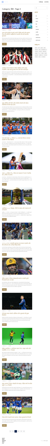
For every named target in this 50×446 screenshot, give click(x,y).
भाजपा (39, 56)
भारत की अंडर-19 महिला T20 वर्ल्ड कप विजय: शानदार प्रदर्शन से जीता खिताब (16, 139)
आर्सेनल (46, 53)
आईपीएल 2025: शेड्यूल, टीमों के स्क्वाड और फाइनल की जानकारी (16, 209)
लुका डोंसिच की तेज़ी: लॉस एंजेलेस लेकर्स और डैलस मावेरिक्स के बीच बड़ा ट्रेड (15, 104)
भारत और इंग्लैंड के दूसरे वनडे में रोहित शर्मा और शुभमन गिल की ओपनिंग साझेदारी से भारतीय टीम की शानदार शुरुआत (16, 34)
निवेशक (42, 53)
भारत (39, 47)
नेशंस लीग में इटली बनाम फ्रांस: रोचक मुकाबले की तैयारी (16, 417)
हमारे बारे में (3, 438)
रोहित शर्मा (36, 49)
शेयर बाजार (40, 51)
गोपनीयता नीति (4, 440)
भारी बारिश (36, 51)
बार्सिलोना (36, 53)
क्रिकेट (36, 47)
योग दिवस (36, 56)
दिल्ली (39, 49)
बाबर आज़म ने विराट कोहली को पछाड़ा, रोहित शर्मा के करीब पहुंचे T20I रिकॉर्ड (17, 384)
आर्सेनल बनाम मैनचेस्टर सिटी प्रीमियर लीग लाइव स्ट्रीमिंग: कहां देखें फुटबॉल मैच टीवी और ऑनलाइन (15, 68)
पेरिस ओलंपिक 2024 (44, 49)
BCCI (39, 53)
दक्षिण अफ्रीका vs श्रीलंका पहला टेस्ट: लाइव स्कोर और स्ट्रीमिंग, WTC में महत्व (16, 349)
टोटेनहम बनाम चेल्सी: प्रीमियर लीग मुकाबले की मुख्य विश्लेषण (15, 314)
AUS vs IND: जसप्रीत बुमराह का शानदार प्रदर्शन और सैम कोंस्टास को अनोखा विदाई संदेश (16, 244)
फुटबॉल (42, 47)
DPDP (3, 443)
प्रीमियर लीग (44, 51)
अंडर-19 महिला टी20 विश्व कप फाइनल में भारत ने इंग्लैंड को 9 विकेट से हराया (16, 174)
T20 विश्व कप (43, 56)
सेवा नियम (3, 439)
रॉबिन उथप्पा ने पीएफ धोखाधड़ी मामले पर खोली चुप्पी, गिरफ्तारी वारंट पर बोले (15, 279)
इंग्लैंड (44, 47)
